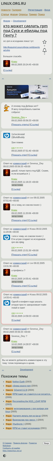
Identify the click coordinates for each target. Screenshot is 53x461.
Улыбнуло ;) (18, 424)
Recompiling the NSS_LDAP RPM (29, 401)
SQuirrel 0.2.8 (20, 390)
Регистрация (35, 10)
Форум (14, 14)
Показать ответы (20, 124)
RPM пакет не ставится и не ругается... (32, 394)
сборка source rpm (22, 386)
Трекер (33, 14)
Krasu (14, 61)
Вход (47, 10)
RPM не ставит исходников (26, 428)
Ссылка (8, 70)
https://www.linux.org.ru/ (12, 451)
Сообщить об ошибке (11, 448)
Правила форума (20, 443)
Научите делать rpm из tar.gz (27, 416)
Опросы (23, 14)
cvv (13, 148)
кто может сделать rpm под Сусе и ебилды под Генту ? (25, 30)
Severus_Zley (18, 117)
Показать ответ (19, 155)
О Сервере (7, 443)
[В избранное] (44, 42)
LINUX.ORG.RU (13, 3)
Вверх (46, 443)
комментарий (20, 163)
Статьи (5, 14)
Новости (6, 10)
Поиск (41, 14)
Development (19, 21)
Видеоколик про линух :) (25, 420)
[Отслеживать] (44, 50)
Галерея (16, 10)
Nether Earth (19, 382)
